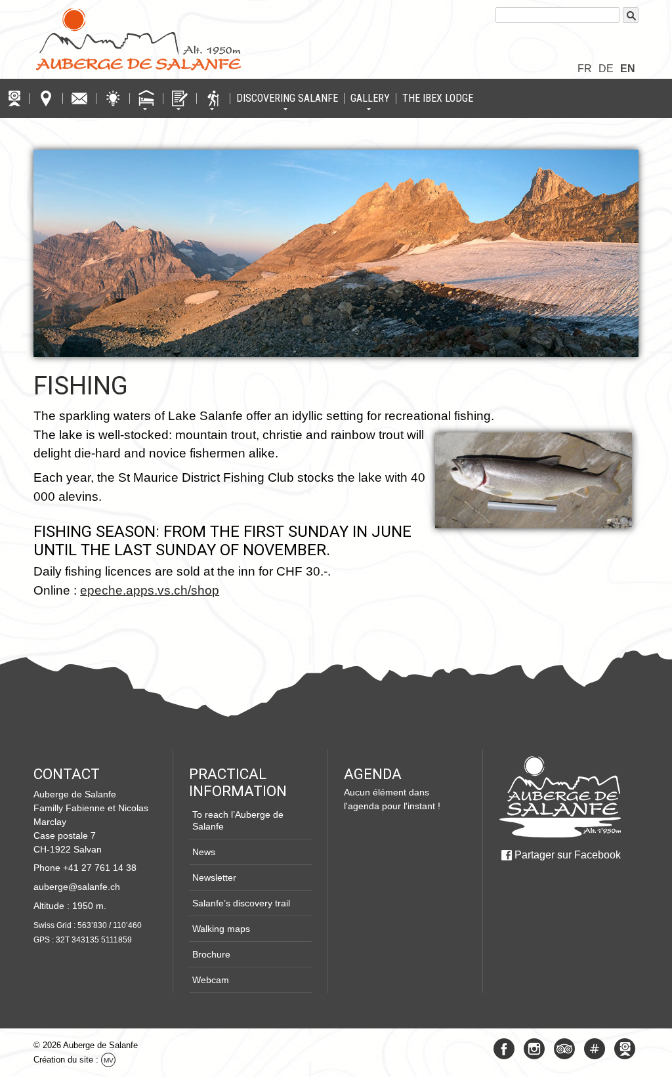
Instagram (534, 1048)
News (203, 852)
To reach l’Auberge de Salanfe (238, 820)
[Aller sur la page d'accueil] (560, 796)
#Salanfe (594, 1048)
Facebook (504, 1048)
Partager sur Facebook (567, 854)
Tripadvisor (564, 1048)
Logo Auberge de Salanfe (138, 39)
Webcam (210, 980)
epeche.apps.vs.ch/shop (149, 590)
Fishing (80, 385)
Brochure (211, 954)
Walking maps (221, 928)
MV (109, 1060)
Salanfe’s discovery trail (241, 903)
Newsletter (214, 877)
